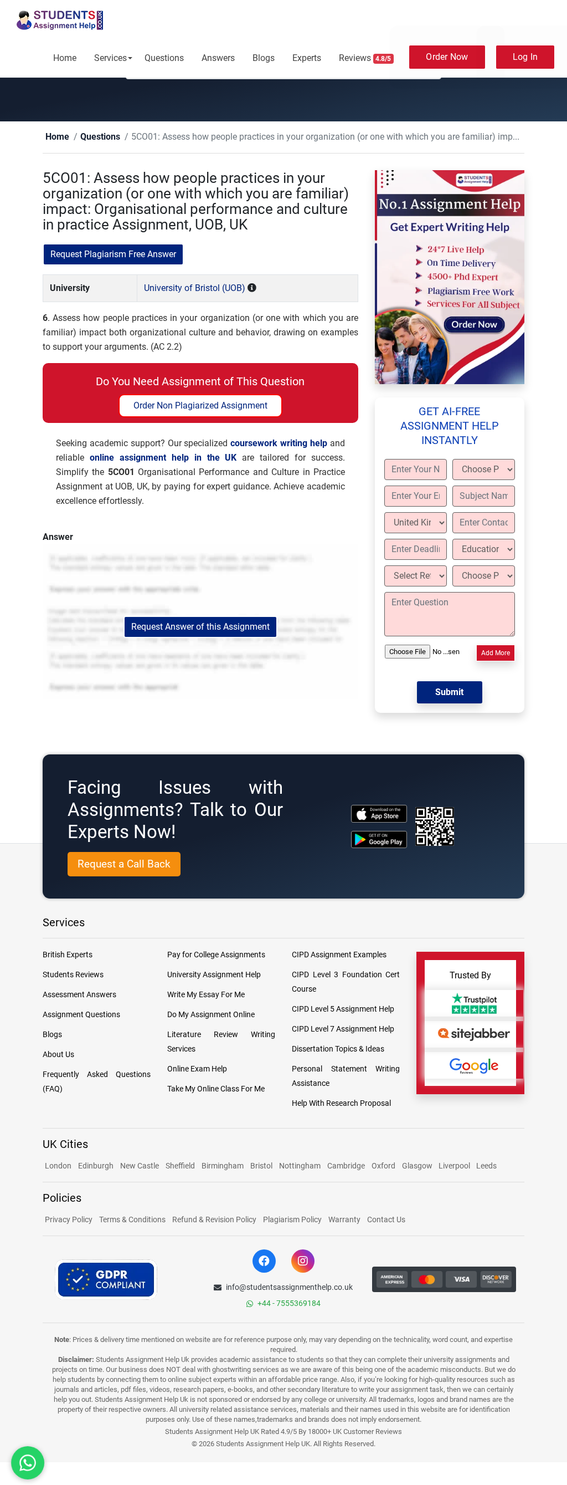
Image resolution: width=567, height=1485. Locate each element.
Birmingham (223, 1166)
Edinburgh (96, 1166)
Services (110, 58)
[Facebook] (264, 1261)
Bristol (261, 1166)
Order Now (447, 57)
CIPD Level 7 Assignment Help (343, 1029)
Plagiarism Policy (292, 1220)
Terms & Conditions (132, 1220)
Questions (164, 58)
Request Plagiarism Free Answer (113, 254)
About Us (58, 1054)
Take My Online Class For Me (216, 1089)
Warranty (344, 1220)
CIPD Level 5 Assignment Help (343, 1009)
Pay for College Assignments (216, 955)
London (58, 1166)
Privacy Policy (68, 1220)
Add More (495, 653)
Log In (525, 57)
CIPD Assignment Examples (339, 955)
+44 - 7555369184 (289, 1303)
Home (64, 58)
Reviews (365, 58)
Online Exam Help (197, 1069)
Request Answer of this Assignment (200, 627)
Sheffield (180, 1166)
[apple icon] (379, 814)
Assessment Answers (79, 995)
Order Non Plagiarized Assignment (200, 406)
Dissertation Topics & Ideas (338, 1049)
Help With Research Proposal (341, 1103)
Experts (306, 58)
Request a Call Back (124, 864)
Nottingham (300, 1166)
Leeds (486, 1166)
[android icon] (379, 840)
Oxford (383, 1166)
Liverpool (455, 1166)
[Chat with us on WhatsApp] (28, 1463)
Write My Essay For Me (206, 995)
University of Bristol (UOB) (194, 288)
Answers (218, 58)
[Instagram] (303, 1261)
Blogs (263, 58)
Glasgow (418, 1166)
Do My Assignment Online (211, 1015)
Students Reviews (73, 975)
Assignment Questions (81, 1015)
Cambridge (346, 1166)
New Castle (139, 1166)
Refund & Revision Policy (214, 1220)
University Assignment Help (214, 975)
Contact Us (386, 1220)
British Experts (67, 955)
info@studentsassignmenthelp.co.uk (289, 1287)
